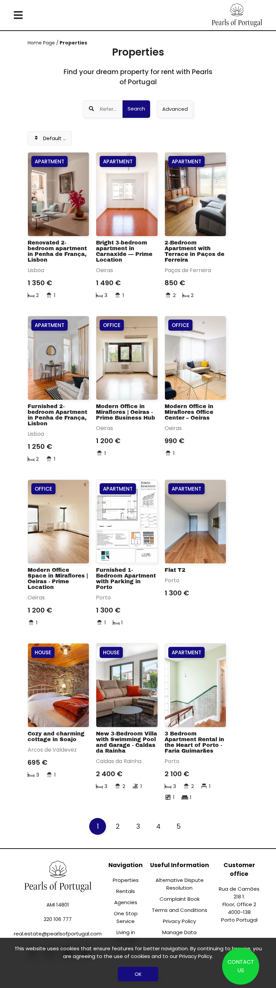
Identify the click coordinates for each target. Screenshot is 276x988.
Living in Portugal (125, 936)
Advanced (175, 108)
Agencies (125, 902)
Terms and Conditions (179, 910)
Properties (73, 42)
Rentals (125, 891)
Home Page (42, 42)
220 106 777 (58, 919)
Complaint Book (180, 898)
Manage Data (179, 932)
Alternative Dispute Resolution (180, 884)
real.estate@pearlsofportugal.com (58, 933)
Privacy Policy (179, 921)
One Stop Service (126, 917)
